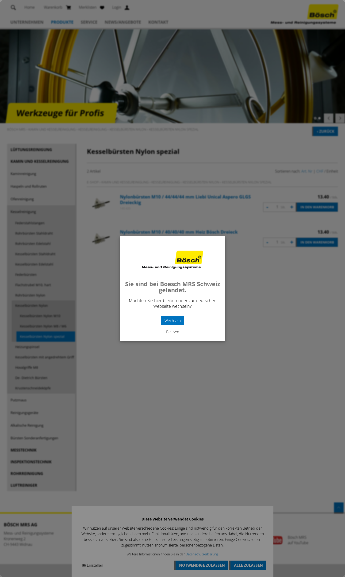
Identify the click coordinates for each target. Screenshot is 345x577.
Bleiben (172, 332)
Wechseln (173, 320)
